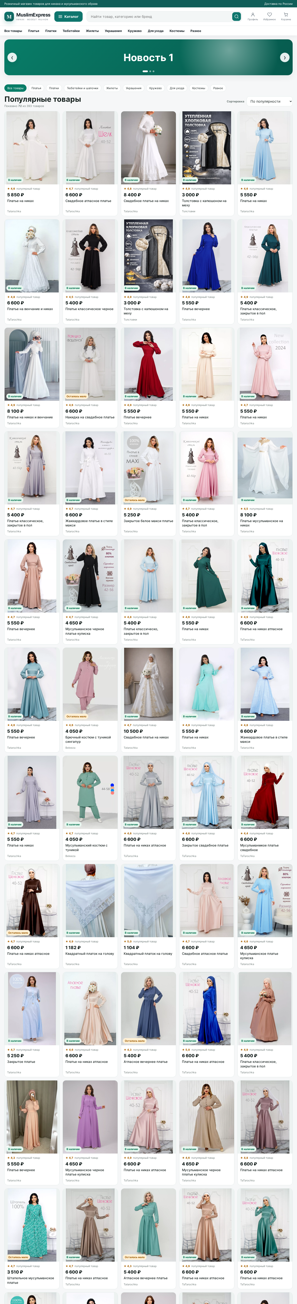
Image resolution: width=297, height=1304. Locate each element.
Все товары (13, 31)
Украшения (113, 31)
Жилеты (92, 31)
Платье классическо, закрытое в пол (141, 631)
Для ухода (156, 31)
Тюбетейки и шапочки (82, 88)
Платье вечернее (196, 309)
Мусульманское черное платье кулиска (84, 631)
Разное (195, 31)
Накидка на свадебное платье (90, 417)
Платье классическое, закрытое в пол (258, 311)
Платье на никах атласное (261, 629)
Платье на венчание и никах (30, 309)
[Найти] (236, 16)
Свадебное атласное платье (88, 201)
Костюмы (177, 31)
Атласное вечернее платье (146, 1062)
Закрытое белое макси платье (148, 521)
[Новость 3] (153, 71)
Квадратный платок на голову (89, 954)
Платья (33, 31)
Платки (51, 31)
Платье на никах (20, 201)
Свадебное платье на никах (146, 201)
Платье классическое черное (89, 309)
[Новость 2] (150, 71)
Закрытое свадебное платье (205, 845)
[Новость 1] (145, 71)
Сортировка (235, 101)
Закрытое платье (21, 1062)
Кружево (135, 31)
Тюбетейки (71, 31)
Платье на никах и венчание (30, 417)
